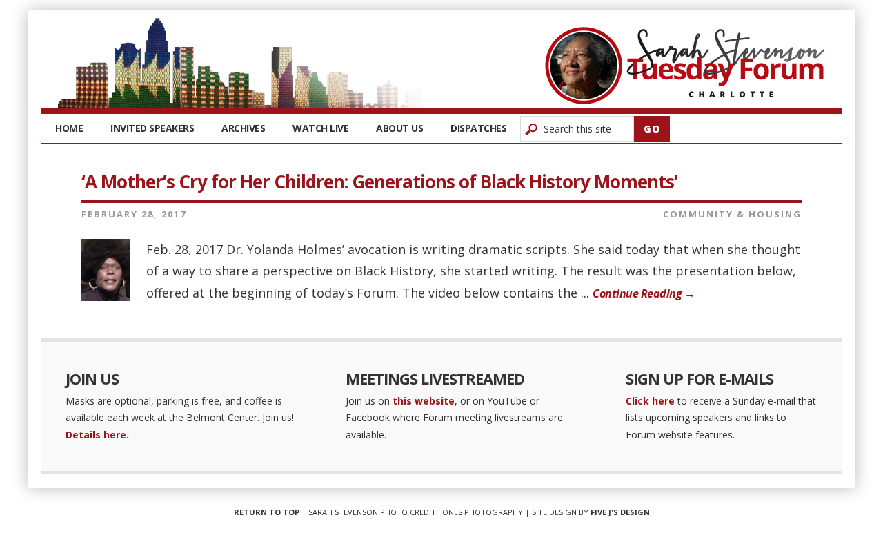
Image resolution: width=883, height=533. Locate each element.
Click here (650, 400)
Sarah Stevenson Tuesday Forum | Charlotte (685, 65)
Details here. (97, 434)
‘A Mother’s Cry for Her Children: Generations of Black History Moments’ (379, 181)
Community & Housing (732, 214)
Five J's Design (620, 512)
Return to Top (266, 512)
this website (424, 400)
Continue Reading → (644, 293)
